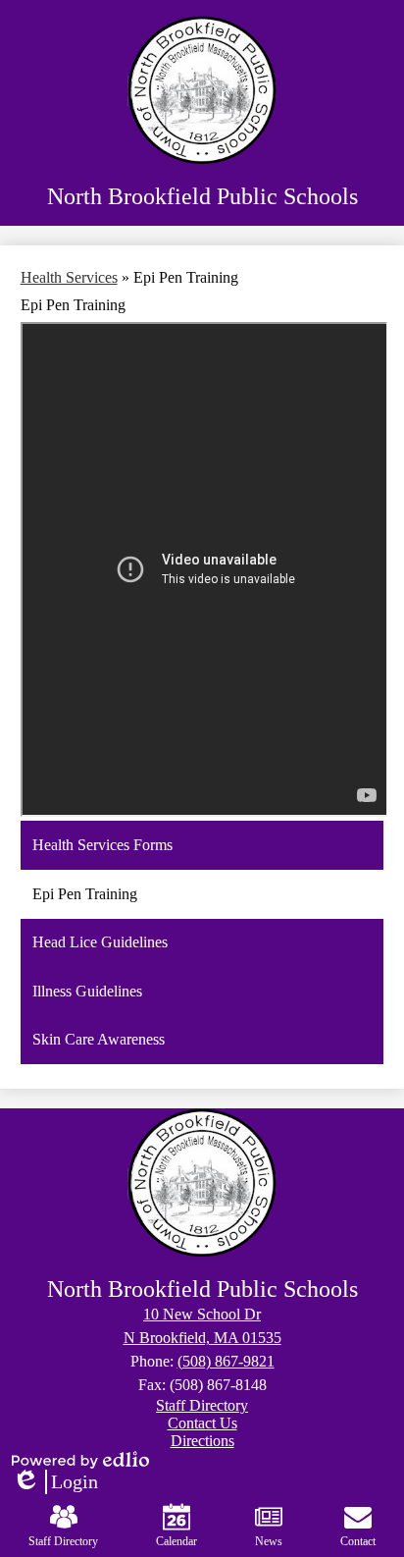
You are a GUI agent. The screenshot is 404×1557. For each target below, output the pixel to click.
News (268, 1541)
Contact (358, 1541)
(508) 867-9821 (226, 1361)
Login (55, 1482)
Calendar (176, 1541)
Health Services (69, 277)
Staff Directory (63, 1541)
